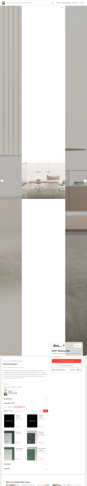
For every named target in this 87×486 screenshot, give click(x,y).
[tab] (5, 407)
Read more (6, 384)
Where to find (57, 356)
